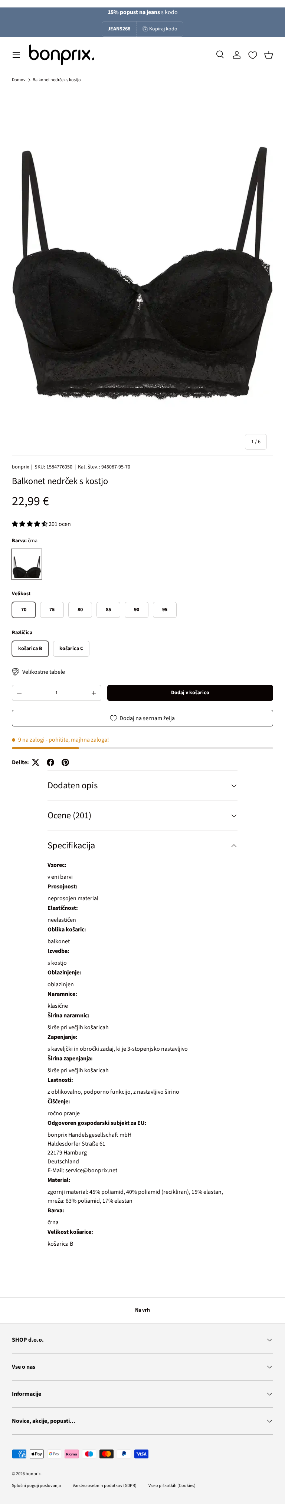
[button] (269, 55)
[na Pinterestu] (65, 762)
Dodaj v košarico (190, 692)
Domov (19, 80)
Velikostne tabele (43, 672)
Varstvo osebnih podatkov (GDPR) (105, 1486)
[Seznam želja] (253, 55)
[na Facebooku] (50, 762)
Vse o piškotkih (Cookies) (172, 1486)
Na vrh (142, 1310)
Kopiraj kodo (163, 29)
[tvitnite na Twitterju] (35, 762)
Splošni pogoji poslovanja (36, 1486)
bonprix (20, 467)
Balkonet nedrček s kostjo (57, 80)
